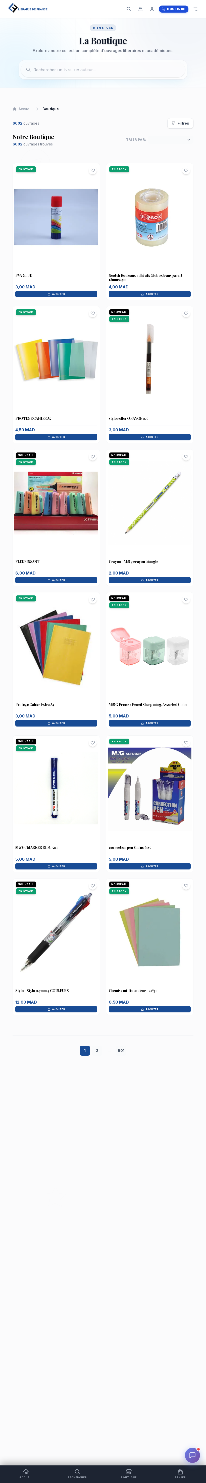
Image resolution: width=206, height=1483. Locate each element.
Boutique (176, 9)
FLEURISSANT (27, 561)
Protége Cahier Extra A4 (35, 704)
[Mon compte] (152, 9)
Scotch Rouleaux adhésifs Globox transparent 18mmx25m (145, 277)
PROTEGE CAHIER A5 (33, 418)
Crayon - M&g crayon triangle (133, 561)
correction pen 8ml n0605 (130, 847)
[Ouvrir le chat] (192, 1455)
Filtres (183, 123)
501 (121, 1050)
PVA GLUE (23, 275)
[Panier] (140, 9)
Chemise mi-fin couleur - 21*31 (133, 990)
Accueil (25, 109)
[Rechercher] (128, 9)
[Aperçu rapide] (56, 227)
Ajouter (58, 294)
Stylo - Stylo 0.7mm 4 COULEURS (42, 990)
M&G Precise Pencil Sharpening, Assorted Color (148, 704)
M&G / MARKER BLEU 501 (36, 847)
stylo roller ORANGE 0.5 (128, 418)
